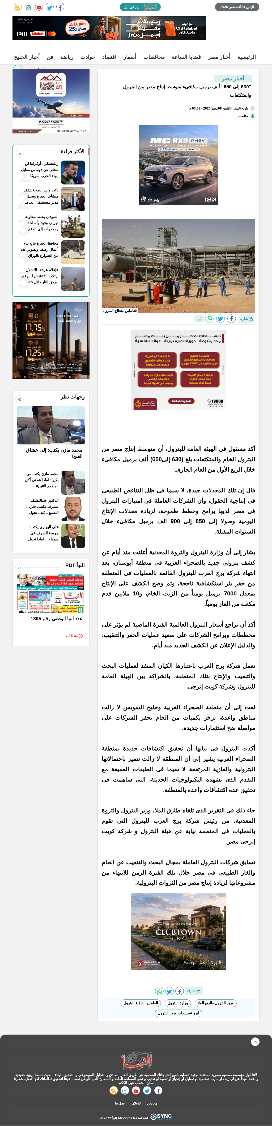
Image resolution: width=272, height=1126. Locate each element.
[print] (199, 318)
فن (50, 57)
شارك (244, 319)
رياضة (67, 57)
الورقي (135, 7)
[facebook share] (231, 318)
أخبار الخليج (27, 57)
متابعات (243, 116)
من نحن (152, 1103)
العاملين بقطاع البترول (141, 1003)
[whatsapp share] (209, 318)
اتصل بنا (120, 1103)
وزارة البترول (178, 1003)
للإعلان (136, 1103)
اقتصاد (109, 57)
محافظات (154, 57)
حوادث (87, 57)
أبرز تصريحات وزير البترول (178, 1013)
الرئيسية (246, 57)
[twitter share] (220, 318)
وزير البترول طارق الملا (216, 1003)
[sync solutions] (161, 1118)
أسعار (130, 57)
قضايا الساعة (186, 57)
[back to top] (255, 1041)
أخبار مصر (219, 57)
